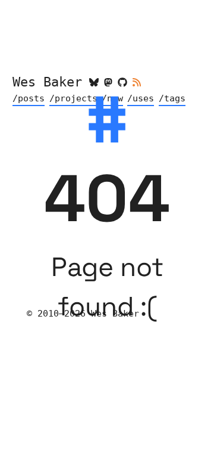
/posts (28, 98)
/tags (172, 98)
